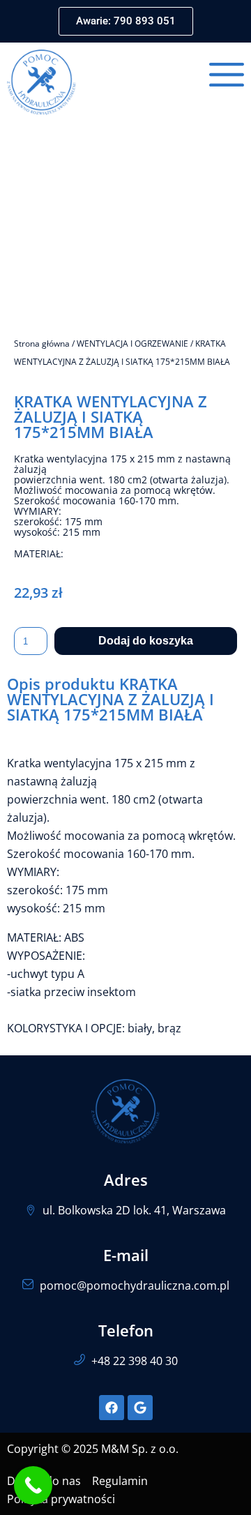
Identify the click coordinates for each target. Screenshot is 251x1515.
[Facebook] (111, 1407)
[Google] (140, 1407)
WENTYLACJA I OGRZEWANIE (132, 343)
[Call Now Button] (33, 1485)
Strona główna (42, 343)
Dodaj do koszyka (145, 641)
